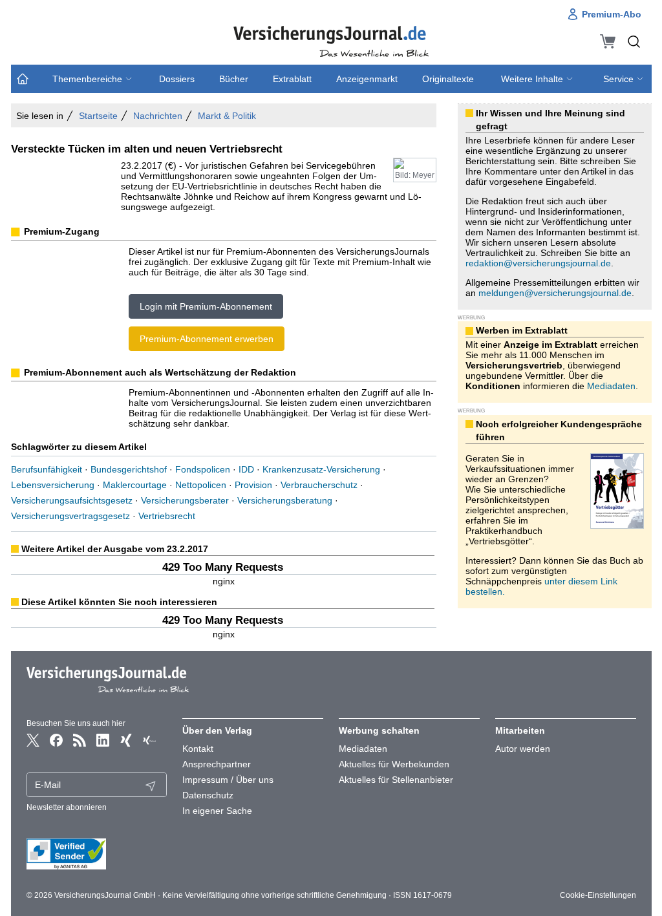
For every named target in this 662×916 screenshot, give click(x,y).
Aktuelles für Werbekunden (394, 764)
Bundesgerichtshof (129, 469)
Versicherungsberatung (284, 500)
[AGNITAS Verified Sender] (97, 853)
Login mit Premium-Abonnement (206, 306)
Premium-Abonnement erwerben (206, 339)
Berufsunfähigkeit (46, 469)
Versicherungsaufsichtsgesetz (72, 500)
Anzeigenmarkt (367, 79)
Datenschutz (207, 795)
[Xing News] (149, 740)
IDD (246, 469)
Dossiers (177, 79)
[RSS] (79, 740)
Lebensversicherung (52, 485)
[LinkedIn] (102, 740)
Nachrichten (157, 116)
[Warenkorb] (607, 41)
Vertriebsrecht (166, 516)
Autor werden (522, 748)
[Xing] (126, 740)
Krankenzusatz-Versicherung (321, 469)
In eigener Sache (217, 810)
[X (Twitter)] (33, 740)
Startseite (98, 116)
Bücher (233, 79)
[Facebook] (56, 740)
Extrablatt (292, 79)
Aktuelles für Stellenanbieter (396, 779)
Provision (253, 485)
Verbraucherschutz (319, 485)
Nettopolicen (200, 485)
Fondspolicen (202, 469)
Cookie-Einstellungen (598, 895)
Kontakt (197, 748)
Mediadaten (611, 386)
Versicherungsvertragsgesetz (70, 516)
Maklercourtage (135, 485)
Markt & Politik (227, 116)
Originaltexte (448, 79)
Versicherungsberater (185, 500)
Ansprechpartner (216, 764)
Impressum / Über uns (227, 779)
